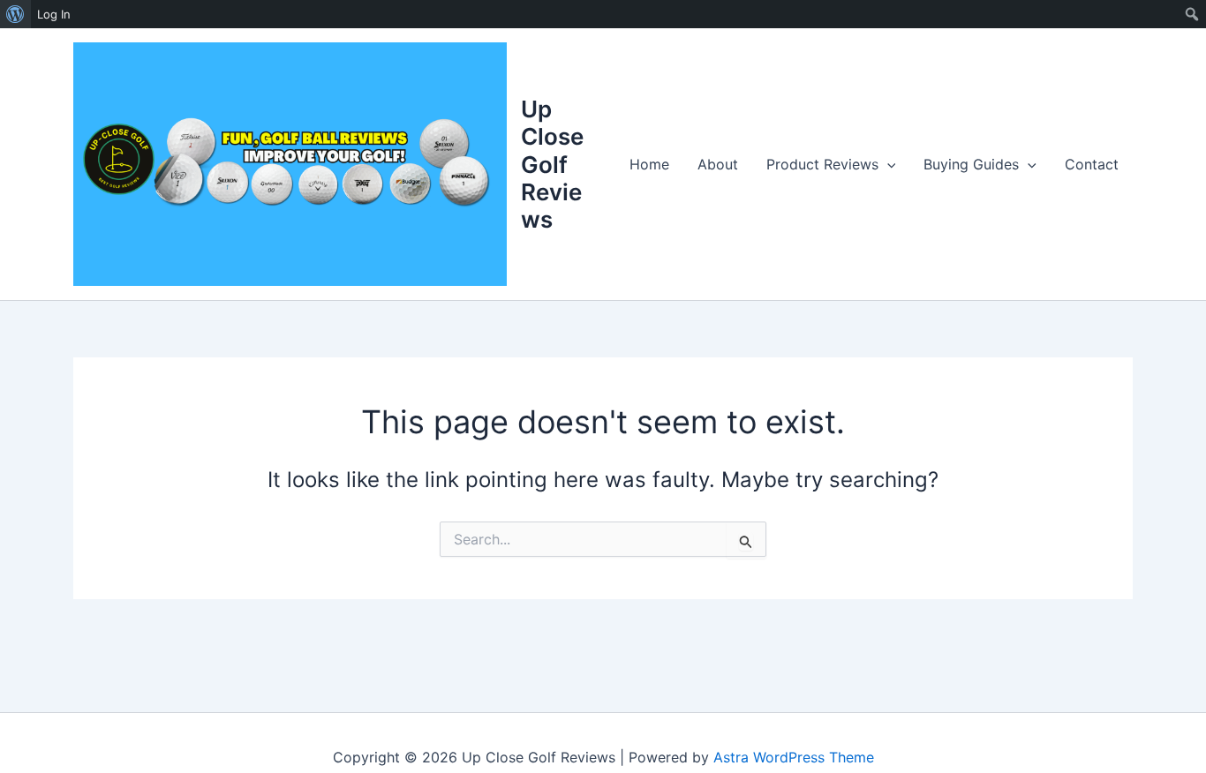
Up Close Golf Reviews (552, 164)
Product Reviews (822, 164)
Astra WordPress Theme (793, 757)
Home (649, 164)
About (717, 164)
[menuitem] (15, 14)
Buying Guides (971, 164)
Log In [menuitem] (54, 14)
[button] (887, 164)
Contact (1092, 164)
